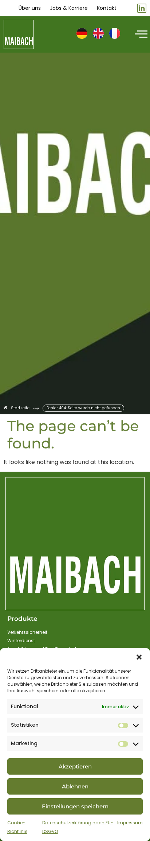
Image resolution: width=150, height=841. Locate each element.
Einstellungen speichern (75, 806)
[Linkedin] (141, 8)
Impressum (130, 823)
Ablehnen (75, 786)
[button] (139, 657)
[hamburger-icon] (140, 34)
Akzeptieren (75, 766)
